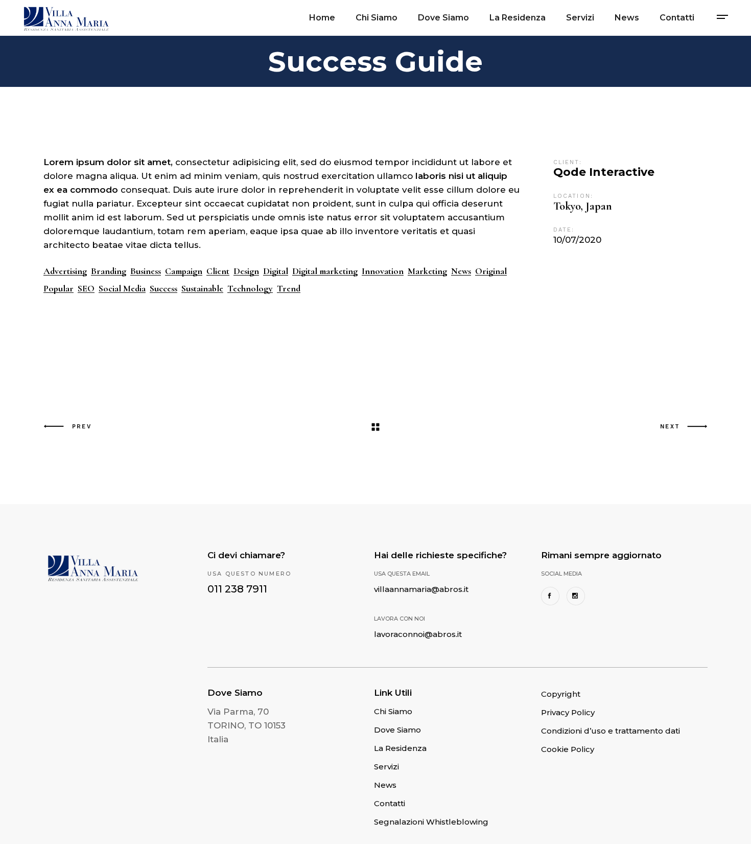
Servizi (386, 766)
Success (163, 288)
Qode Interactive (603, 172)
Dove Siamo (397, 730)
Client (217, 271)
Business (145, 271)
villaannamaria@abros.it (421, 589)
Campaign (183, 271)
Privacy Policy (568, 712)
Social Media (122, 288)
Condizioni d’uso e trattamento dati (610, 731)
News (461, 271)
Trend (288, 288)
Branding (108, 271)
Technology (250, 288)
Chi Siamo (393, 711)
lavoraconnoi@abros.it (418, 634)
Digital (275, 271)
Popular (58, 288)
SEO (86, 288)
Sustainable (202, 288)
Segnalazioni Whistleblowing (431, 822)
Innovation (383, 271)
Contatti (389, 803)
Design (246, 271)
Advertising (65, 271)
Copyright (560, 694)
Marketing (427, 271)
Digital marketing (325, 271)
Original (491, 271)
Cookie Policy (567, 749)
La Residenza (400, 748)
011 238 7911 (237, 589)
